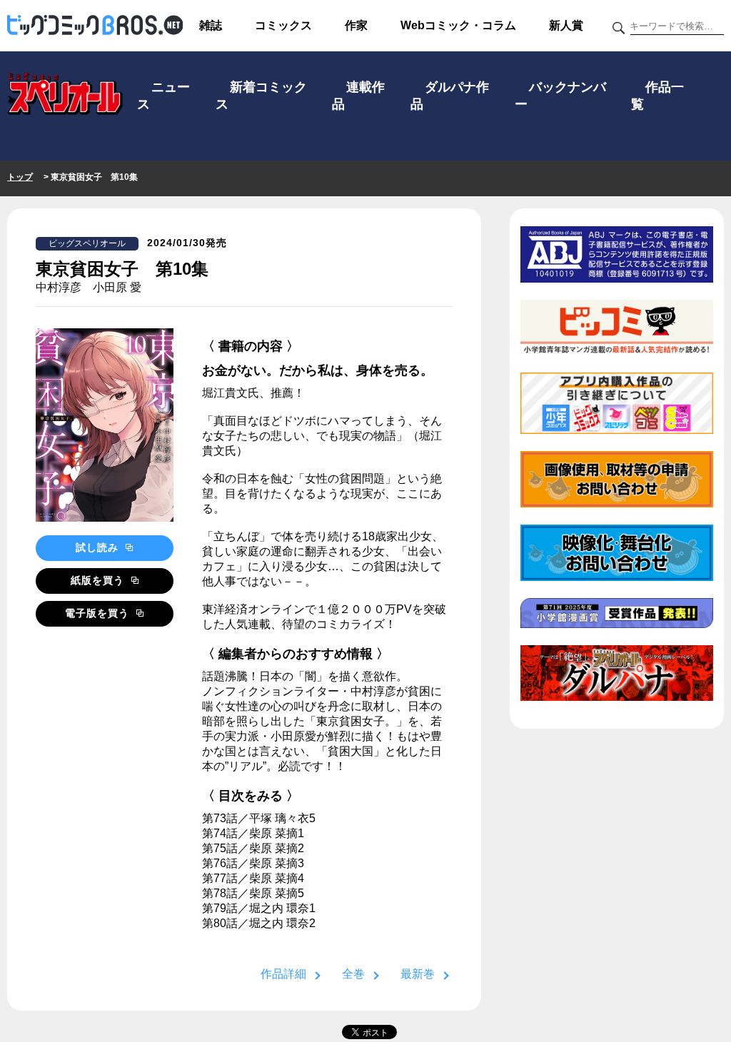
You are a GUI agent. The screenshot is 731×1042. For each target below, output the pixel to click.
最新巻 (417, 974)
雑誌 (210, 25)
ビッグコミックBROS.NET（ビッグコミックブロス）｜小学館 (95, 25)
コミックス (283, 25)
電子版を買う (99, 613)
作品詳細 (283, 974)
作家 (356, 25)
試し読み (99, 547)
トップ (20, 177)
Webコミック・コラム (458, 25)
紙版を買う (99, 580)
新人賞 (566, 25)
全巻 (353, 974)
